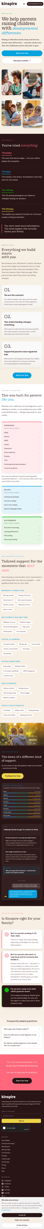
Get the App (5, 1162)
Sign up (21, 1121)
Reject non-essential (22, 1220)
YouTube (7, 1190)
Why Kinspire (6, 1147)
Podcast (4, 1156)
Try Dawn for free (12, 776)
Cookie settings (22, 1225)
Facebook (8, 1184)
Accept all (22, 1215)
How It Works (6, 1140)
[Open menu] (24, 4)
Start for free (22, 53)
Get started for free (35, 4)
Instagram (8, 1181)
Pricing (4, 1165)
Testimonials (6, 1159)
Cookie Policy (6, 1210)
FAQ (3, 1171)
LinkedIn (7, 1193)
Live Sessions (6, 1153)
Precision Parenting (8, 1144)
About (4, 1168)
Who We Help (6, 1150)
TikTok (7, 1187)
